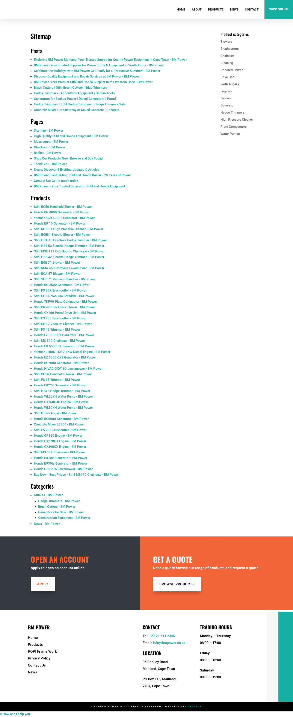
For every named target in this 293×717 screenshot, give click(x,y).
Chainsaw (227, 56)
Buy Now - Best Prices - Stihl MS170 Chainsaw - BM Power (76, 475)
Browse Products (177, 584)
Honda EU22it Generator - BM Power (60, 385)
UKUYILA (195, 706)
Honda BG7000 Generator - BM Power (61, 363)
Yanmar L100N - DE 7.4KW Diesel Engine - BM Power (72, 352)
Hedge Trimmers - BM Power (59, 501)
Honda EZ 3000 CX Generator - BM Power (64, 335)
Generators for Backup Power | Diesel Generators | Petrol (75, 99)
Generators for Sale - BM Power (61, 512)
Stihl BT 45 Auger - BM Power (55, 413)
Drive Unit (227, 77)
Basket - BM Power (47, 153)
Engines (226, 91)
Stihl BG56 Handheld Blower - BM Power (63, 374)
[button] (15, 714)
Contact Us (37, 665)
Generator (228, 105)
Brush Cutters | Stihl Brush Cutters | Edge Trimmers (70, 88)
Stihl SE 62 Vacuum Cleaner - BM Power (63, 324)
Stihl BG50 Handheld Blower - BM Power (63, 207)
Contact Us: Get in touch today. (56, 181)
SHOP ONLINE (278, 9)
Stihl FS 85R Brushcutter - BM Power (60, 290)
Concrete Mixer (232, 70)
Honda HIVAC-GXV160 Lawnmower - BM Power (68, 369)
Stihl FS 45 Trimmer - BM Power (57, 329)
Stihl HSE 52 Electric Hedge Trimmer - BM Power (69, 246)
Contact (252, 9)
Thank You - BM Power (50, 164)
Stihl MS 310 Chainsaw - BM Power (59, 341)
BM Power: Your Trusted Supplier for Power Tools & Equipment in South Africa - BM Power (99, 65)
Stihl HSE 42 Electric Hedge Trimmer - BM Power (69, 257)
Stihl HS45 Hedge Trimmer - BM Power (62, 391)
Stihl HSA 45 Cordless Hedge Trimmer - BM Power (70, 240)
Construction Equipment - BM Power (64, 518)
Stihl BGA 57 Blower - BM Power (57, 274)
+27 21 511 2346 (162, 636)
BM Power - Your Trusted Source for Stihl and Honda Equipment (79, 186)
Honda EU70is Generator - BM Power (60, 458)
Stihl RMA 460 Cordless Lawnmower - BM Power (69, 268)
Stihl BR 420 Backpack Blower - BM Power (64, 307)
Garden (226, 98)
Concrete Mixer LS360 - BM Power (59, 424)
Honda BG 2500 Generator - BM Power (61, 285)
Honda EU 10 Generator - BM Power (59, 223)
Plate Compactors (234, 127)
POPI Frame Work (42, 651)
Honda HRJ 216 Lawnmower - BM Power (63, 469)
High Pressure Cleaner (237, 120)
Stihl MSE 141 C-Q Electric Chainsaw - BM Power (69, 251)
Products (216, 9)
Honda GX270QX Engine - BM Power (60, 441)
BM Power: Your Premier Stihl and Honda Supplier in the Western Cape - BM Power (93, 82)
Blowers (226, 42)
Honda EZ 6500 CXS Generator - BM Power (65, 357)
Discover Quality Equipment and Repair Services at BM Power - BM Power (86, 76)
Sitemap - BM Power (48, 130)
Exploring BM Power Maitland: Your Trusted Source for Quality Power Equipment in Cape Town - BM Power (110, 60)
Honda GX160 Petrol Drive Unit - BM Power (65, 313)
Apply (42, 584)
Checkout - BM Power (49, 147)
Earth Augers (230, 84)
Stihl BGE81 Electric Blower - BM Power (62, 235)
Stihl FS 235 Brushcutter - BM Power (60, 318)
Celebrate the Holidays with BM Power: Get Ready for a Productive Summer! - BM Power (97, 71)
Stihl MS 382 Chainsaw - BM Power (59, 452)
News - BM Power (47, 524)
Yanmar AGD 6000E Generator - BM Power (64, 218)
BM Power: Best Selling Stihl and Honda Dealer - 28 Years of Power (82, 175)
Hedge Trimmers (233, 112)
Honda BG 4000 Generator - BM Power (61, 212)
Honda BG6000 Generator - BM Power (61, 419)
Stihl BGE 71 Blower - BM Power (57, 262)
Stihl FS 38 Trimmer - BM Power (57, 380)
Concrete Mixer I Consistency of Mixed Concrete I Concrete (76, 110)
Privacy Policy (39, 658)
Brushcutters (230, 49)
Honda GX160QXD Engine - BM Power (61, 402)
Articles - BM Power (48, 495)
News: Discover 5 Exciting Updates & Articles (66, 170)
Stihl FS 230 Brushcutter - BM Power (60, 430)
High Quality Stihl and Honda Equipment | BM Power (71, 136)
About (197, 9)
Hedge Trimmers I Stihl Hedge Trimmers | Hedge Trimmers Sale (79, 104)
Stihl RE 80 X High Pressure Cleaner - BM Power (68, 229)
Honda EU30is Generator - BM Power (60, 463)
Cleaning (227, 63)
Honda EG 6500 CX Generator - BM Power (64, 346)
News (234, 9)
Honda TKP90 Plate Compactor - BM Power (65, 302)
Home (181, 9)
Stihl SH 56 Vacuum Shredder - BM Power (64, 296)
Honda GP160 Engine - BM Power (58, 435)
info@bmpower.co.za (169, 643)
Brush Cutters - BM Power (56, 507)
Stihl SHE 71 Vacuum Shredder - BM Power (65, 279)
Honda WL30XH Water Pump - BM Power (63, 408)
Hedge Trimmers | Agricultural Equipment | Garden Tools (74, 93)
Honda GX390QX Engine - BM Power (60, 447)
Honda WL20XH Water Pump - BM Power (63, 396)
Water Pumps (230, 134)
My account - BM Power (51, 142)
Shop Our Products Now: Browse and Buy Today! (68, 158)
